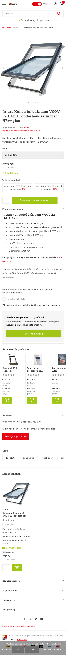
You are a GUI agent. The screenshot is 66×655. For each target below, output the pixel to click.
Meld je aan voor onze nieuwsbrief (19, 626)
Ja (18, 649)
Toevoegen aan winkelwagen (34, 200)
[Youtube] (41, 619)
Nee (32, 649)
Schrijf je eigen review (16, 436)
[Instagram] (30, 619)
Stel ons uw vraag (34, 333)
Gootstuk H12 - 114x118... (10, 369)
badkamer (47, 458)
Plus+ (13, 639)
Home (15, 27)
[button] (29, 102)
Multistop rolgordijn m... (35, 369)
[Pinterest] (36, 619)
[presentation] (3, 68)
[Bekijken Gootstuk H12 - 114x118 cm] (13, 360)
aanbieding (28, 458)
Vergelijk (11, 299)
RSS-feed (22, 639)
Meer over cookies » (52, 649)
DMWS (59, 635)
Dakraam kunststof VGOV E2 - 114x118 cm (14, 514)
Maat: (5, 148)
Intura (26, 127)
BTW (45, 4)
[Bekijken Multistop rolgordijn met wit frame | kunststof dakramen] (38, 360)
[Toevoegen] (7, 400)
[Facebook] (24, 619)
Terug (8, 27)
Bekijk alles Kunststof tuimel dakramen (21, 130)
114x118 (10, 458)
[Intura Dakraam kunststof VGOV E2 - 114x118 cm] (16, 493)
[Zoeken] (59, 13)
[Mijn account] (55, 4)
